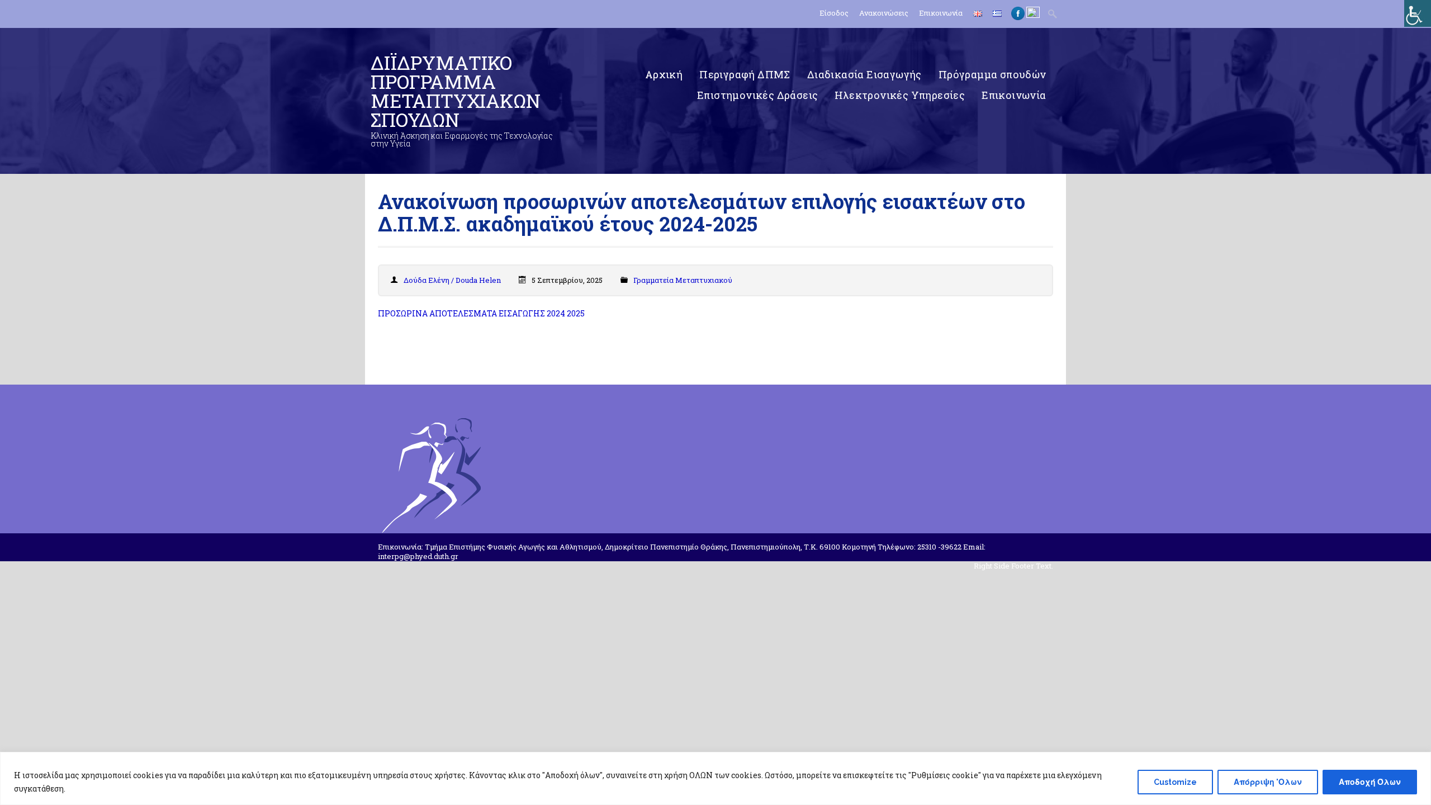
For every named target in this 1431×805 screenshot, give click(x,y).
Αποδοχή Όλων (1370, 782)
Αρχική (664, 74)
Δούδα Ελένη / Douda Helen (452, 280)
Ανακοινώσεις (883, 13)
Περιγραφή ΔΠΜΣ (744, 74)
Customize (1175, 782)
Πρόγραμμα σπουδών (992, 74)
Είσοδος (834, 13)
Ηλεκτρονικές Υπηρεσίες (900, 95)
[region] (715, 778)
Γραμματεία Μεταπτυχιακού (682, 280)
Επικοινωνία (941, 13)
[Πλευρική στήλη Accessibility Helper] (1417, 13)
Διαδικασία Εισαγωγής (864, 74)
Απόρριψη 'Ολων (1268, 782)
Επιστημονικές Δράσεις (757, 95)
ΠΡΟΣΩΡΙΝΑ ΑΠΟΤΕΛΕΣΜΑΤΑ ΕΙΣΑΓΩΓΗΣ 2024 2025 (481, 313)
